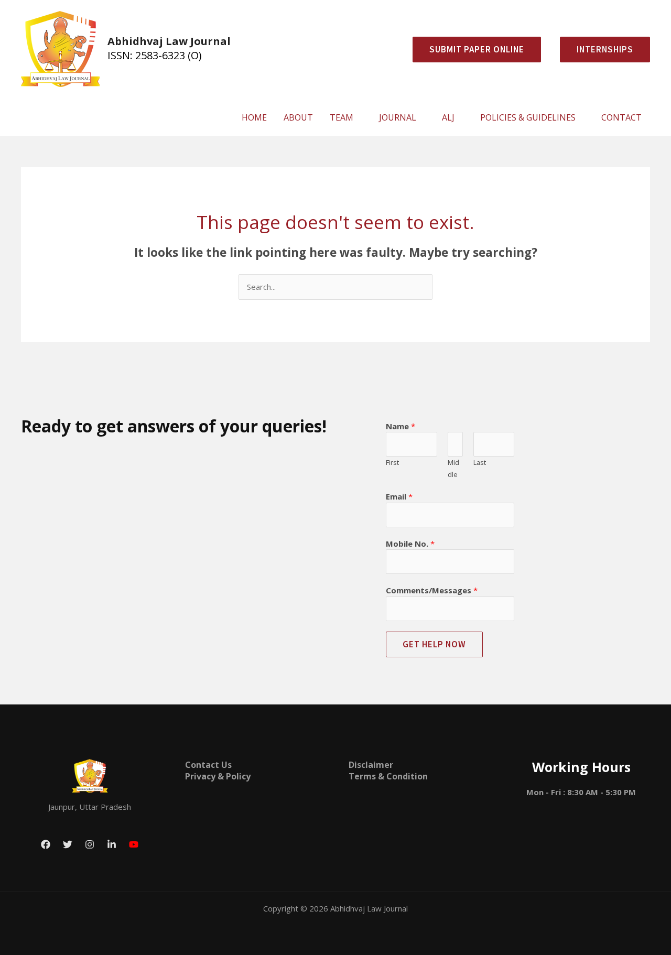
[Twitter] (67, 844)
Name (400, 426)
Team (341, 117)
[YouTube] (133, 844)
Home (254, 117)
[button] (600, 49)
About (298, 117)
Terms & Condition (388, 776)
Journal (397, 117)
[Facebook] (45, 844)
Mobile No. (410, 543)
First (392, 462)
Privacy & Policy (218, 776)
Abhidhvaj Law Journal (169, 41)
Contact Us (208, 764)
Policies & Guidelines (528, 117)
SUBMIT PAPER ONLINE (476, 49)
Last (479, 462)
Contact (621, 117)
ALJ (448, 117)
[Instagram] (89, 844)
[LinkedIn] (111, 844)
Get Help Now (434, 644)
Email (399, 496)
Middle (453, 468)
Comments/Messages (432, 590)
